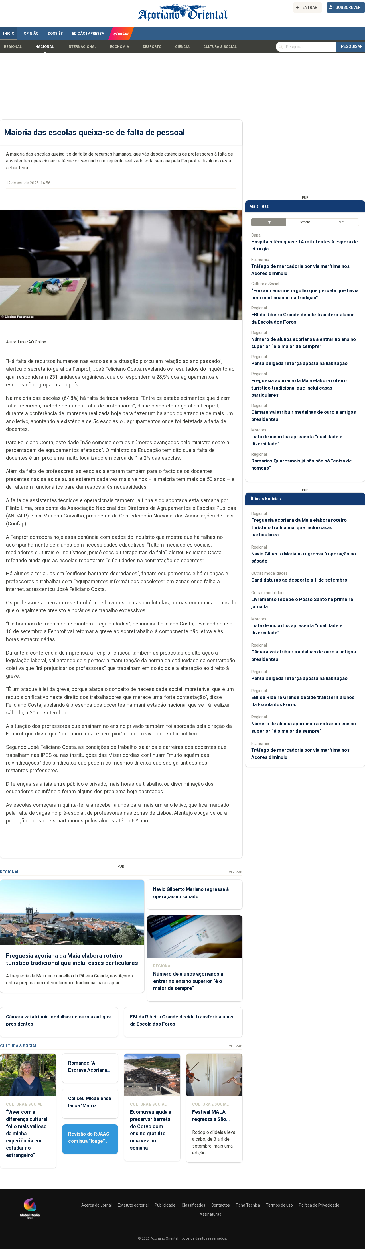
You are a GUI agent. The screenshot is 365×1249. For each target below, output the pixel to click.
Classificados (193, 1205)
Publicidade (165, 1205)
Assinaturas (210, 1214)
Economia (119, 47)
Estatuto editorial (133, 1205)
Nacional (44, 47)
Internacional (82, 47)
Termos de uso (279, 1205)
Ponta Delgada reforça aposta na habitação (299, 363)
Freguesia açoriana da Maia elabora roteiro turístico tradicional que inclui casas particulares (72, 959)
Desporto (152, 47)
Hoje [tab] (268, 222)
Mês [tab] (342, 222)
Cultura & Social (220, 47)
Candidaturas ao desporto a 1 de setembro (299, 580)
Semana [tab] (305, 222)
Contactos (220, 1205)
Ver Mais (235, 872)
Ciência (182, 47)
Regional (13, 47)
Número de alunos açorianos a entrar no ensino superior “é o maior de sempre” (188, 981)
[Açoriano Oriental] (29, 1219)
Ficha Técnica (248, 1205)
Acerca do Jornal (96, 1205)
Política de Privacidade (319, 1205)
